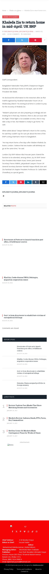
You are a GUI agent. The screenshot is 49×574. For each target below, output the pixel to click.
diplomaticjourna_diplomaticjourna (18, 31)
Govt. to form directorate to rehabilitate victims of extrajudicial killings (31, 372)
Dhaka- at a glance (11, 17)
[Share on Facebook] (8, 40)
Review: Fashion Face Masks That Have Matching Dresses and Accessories (25, 406)
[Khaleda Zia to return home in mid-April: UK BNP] (24, 60)
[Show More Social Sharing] (44, 40)
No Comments (14, 34)
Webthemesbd (38, 565)
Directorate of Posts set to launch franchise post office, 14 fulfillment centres (23, 241)
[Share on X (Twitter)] (22, 40)
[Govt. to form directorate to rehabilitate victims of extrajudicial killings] (24, 299)
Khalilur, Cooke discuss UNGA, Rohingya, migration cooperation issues (21, 278)
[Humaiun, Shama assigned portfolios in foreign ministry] (8, 386)
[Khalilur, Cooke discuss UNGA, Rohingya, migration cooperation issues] (24, 261)
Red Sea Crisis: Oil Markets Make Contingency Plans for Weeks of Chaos (24, 432)
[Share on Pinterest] (35, 40)
